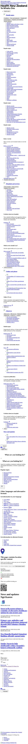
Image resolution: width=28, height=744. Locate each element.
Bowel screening (10, 108)
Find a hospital (7, 186)
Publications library (21, 314)
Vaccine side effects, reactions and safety (16, 119)
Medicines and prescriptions (13, 59)
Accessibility (7, 738)
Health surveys (10, 390)
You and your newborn (12, 166)
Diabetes (9, 30)
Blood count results (11, 72)
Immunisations (7, 19)
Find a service (15, 186)
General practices (11, 226)
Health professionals (21, 2)
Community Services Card (13, 263)
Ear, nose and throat (11, 32)
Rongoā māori (10, 62)
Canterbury (9, 192)
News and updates (8, 674)
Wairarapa (9, 207)
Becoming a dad (10, 167)
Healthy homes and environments (14, 89)
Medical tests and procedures (13, 64)
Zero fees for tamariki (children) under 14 (16, 258)
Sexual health (10, 93)
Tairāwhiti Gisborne (11, 203)
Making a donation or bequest (14, 406)
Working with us (10, 322)
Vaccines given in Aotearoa (13, 115)
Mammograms (10, 74)
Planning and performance (13, 321)
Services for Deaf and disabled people (15, 233)
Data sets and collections (12, 385)
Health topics (7, 11)
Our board (9, 336)
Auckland (9, 189)
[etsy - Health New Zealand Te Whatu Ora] (14, 724)
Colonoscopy (10, 73)
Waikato (8, 205)
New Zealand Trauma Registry (14, 393)
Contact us (13, 315)
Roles (8, 426)
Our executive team (11, 335)
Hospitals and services (9, 179)
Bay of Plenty (10, 191)
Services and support (8, 686)
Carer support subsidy (12, 259)
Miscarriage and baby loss (13, 158)
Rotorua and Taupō (11, 200)
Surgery (8, 60)
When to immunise (11, 116)
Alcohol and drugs (11, 171)
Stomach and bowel (11, 44)
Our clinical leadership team (13, 337)
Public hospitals (10, 224)
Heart (8, 36)
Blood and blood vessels (12, 25)
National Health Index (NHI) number (15, 266)
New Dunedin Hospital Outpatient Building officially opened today (14, 635)
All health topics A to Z (9, 178)
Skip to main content (5, 1)
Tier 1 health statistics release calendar (15, 389)
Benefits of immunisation (12, 120)
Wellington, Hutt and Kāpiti (13, 208)
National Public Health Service (14, 236)
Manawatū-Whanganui (12, 195)
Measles (8, 56)
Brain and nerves (11, 28)
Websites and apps (8, 682)
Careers (15, 2)
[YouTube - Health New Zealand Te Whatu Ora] (1, 726)
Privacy (5, 737)
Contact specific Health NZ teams (14, 402)
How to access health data (13, 387)
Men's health (10, 40)
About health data (11, 386)
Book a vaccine (10, 118)
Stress (8, 176)
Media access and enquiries (13, 403)
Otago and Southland (12, 199)
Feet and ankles (10, 34)
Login (3, 448)
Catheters (9, 78)
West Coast (9, 209)
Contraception (10, 111)
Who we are (13, 314)
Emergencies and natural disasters (14, 86)
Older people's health (12, 41)
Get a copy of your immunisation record (16, 122)
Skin (8, 42)
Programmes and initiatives (13, 318)
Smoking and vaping (11, 94)
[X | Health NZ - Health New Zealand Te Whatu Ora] (1, 731)
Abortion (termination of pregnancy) (15, 162)
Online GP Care (7, 305)
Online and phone (8, 267)
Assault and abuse (11, 172)
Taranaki (9, 204)
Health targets (7, 333)
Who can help (7, 251)
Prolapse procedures (11, 77)
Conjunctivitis (10, 58)
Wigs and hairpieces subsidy (13, 262)
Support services (10, 234)
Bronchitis (9, 55)
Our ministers (10, 339)
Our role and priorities (12, 317)
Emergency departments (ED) (14, 225)
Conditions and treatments (10, 670)
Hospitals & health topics (7, 2)
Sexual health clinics (11, 229)
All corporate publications (13, 349)
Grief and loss (10, 174)
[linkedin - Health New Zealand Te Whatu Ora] (1, 697)
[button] (3, 662)
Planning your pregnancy (12, 147)
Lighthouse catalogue (12, 391)
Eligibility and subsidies (9, 188)
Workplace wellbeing (12, 100)
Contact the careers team (12, 427)
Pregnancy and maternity (17, 19)
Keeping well (23, 18)
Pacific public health (11, 90)
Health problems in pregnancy (14, 151)
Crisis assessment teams (12, 170)
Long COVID (10, 54)
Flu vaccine (9, 130)
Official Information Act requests (14, 405)
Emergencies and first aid (12, 66)
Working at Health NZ (12, 423)
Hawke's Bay (10, 193)
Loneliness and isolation (12, 175)
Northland (9, 197)
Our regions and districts (12, 319)
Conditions (6, 18)
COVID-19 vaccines (11, 133)
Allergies (9, 22)
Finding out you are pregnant (13, 148)
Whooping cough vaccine (13, 129)
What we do (6, 314)
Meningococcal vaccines (12, 131)
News (5, 347)
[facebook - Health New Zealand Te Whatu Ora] (1, 693)
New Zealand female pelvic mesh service (16, 238)
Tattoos (8, 96)
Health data (6, 315)
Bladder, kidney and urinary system (15, 24)
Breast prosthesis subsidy (12, 260)
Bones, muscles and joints (13, 26)
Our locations (10, 424)
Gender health (10, 88)
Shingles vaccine (10, 134)
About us (6, 307)
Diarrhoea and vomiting (12, 52)
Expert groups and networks (13, 340)
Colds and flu (10, 51)
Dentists (8, 228)
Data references (10, 399)
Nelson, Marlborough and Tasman (15, 196)
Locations (6, 683)
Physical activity (10, 92)
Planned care (10, 237)
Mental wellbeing (7, 21)
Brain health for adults (12, 80)
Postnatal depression (11, 160)
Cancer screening (11, 81)
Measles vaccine (10, 106)
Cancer (8, 29)
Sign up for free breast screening (14, 107)
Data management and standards (14, 394)
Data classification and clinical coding (15, 395)
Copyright (6, 740)
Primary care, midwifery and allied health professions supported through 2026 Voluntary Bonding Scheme (14, 623)
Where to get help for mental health (15, 168)
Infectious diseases (11, 37)
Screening (9, 154)
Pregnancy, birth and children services (15, 164)
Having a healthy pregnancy (13, 150)
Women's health (10, 45)
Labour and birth (10, 159)
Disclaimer (6, 685)
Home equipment (11, 63)
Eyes (8, 33)
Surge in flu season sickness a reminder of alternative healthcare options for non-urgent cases (14, 611)
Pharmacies (9, 230)
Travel (8, 97)
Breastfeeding (10, 163)
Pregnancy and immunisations (14, 152)
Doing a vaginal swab (12, 110)
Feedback (6, 222)
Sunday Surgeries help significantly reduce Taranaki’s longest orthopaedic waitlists (12, 646)
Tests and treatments (14, 18)
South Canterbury (11, 201)
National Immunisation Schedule (14, 114)
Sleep (8, 98)
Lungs (8, 38)
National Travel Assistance (13, 264)
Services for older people (12, 232)
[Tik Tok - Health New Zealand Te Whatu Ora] (1, 728)
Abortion (9, 76)
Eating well (9, 85)
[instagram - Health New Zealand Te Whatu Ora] (1, 695)
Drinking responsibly (12, 84)
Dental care (9, 82)
